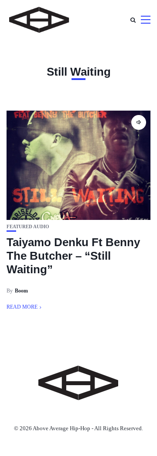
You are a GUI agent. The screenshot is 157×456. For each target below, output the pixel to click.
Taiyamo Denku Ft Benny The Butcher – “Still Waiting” (73, 256)
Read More (22, 307)
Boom (21, 291)
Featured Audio (28, 226)
